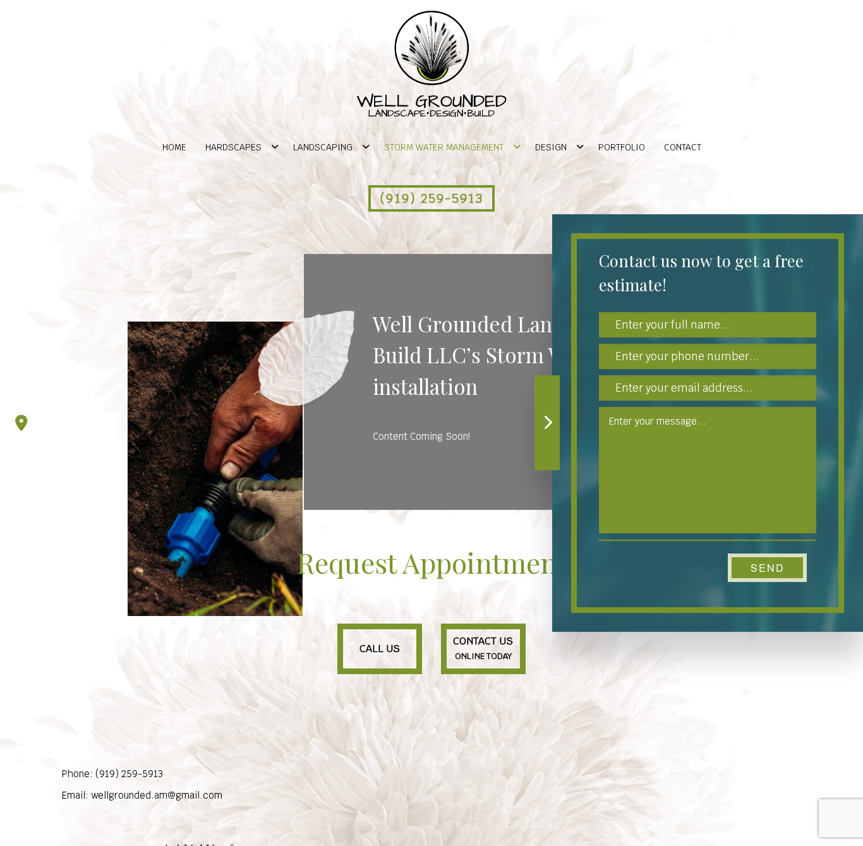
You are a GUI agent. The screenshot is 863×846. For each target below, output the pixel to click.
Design (551, 147)
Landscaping (323, 147)
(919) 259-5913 (431, 198)
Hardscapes (233, 147)
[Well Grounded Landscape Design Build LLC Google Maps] (21, 423)
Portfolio (621, 147)
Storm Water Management (444, 147)
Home (174, 147)
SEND (768, 567)
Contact (682, 147)
